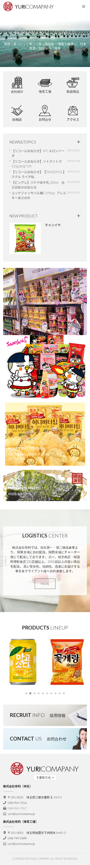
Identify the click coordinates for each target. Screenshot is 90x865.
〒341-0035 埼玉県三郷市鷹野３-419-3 (35, 797)
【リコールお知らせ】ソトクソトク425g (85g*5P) (37, 163)
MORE (45, 584)
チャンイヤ (53, 225)
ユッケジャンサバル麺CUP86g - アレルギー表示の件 (39, 195)
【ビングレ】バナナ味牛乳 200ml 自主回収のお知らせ (38, 184)
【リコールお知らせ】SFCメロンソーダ (38, 153)
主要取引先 (43, 777)
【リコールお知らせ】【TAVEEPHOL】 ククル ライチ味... (39, 174)
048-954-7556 (17, 803)
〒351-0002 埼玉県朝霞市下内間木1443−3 (37, 832)
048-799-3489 (17, 838)
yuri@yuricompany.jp (21, 814)
